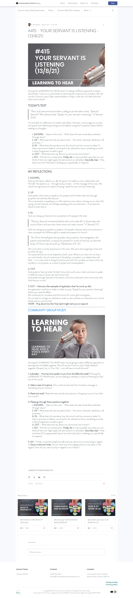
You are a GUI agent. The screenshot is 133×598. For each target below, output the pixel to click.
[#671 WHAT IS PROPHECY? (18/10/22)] (33, 507)
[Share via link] (44, 477)
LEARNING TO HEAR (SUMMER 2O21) (40, 470)
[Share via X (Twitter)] (34, 477)
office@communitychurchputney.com (64, 576)
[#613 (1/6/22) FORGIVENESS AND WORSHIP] (67, 507)
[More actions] (103, 24)
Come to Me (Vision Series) (68, 10)
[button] (62, 3)
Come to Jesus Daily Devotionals (31, 10)
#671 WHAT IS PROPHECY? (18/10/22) (31, 521)
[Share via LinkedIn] (39, 477)
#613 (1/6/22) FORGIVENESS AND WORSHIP (65, 521)
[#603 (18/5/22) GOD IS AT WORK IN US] (100, 507)
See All (113, 495)
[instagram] (115, 591)
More (86, 10)
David (50, 10)
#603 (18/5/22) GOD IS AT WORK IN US (98, 521)
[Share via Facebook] (29, 477)
